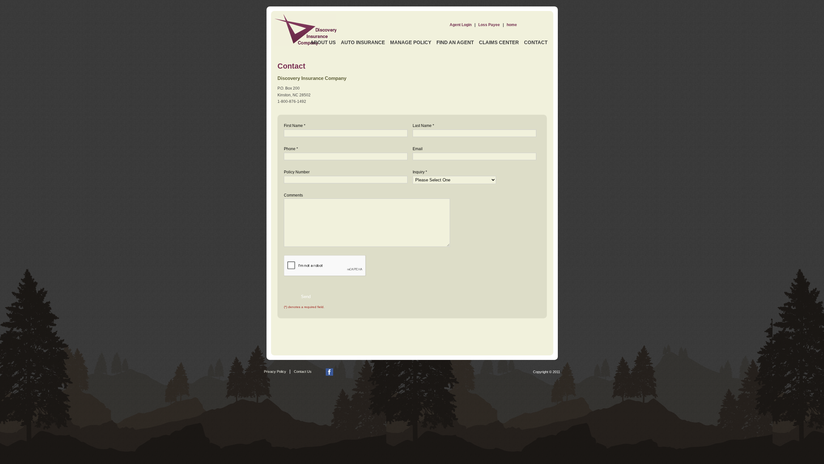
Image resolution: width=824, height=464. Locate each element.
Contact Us (303, 371)
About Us (323, 42)
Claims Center (499, 42)
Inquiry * (420, 172)
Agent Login (461, 25)
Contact (536, 42)
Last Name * (423, 126)
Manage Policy (410, 42)
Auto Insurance (363, 42)
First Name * (294, 126)
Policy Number (297, 172)
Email (418, 149)
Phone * (291, 149)
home (512, 25)
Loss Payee (489, 25)
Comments (293, 195)
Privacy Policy (275, 371)
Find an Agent (455, 42)
